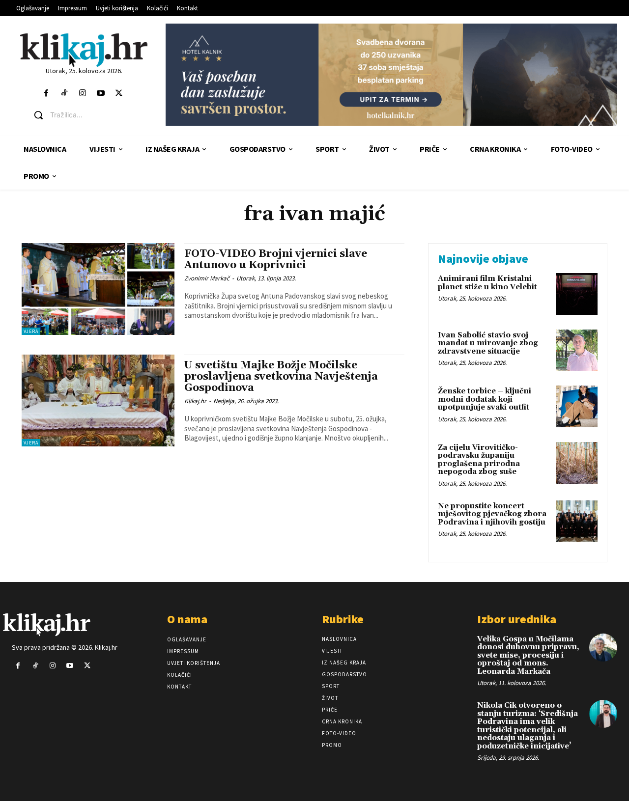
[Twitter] (119, 93)
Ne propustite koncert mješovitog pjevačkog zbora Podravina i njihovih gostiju (492, 514)
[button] (91, 115)
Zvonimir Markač (206, 278)
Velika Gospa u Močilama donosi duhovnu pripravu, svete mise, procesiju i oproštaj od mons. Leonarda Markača (528, 655)
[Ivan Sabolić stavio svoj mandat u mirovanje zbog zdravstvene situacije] (577, 350)
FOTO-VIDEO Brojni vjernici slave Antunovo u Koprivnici (275, 260)
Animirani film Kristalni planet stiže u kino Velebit (487, 283)
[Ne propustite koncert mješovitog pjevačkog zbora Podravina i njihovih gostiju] (577, 521)
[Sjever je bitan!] (84, 49)
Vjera (31, 331)
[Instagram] (82, 93)
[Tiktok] (64, 93)
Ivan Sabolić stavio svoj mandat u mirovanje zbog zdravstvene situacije (488, 343)
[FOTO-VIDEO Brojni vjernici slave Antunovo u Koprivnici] (98, 289)
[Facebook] (46, 93)
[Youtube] (101, 93)
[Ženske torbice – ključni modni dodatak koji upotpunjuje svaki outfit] (577, 406)
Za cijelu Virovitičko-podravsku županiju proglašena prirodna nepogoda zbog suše (479, 460)
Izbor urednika (516, 619)
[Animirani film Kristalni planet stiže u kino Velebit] (577, 294)
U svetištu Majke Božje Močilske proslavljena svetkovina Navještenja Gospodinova (281, 376)
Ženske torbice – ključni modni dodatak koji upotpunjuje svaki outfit (484, 399)
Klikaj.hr (195, 401)
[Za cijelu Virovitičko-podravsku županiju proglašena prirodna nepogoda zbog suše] (577, 463)
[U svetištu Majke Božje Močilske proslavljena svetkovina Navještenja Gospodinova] (98, 400)
